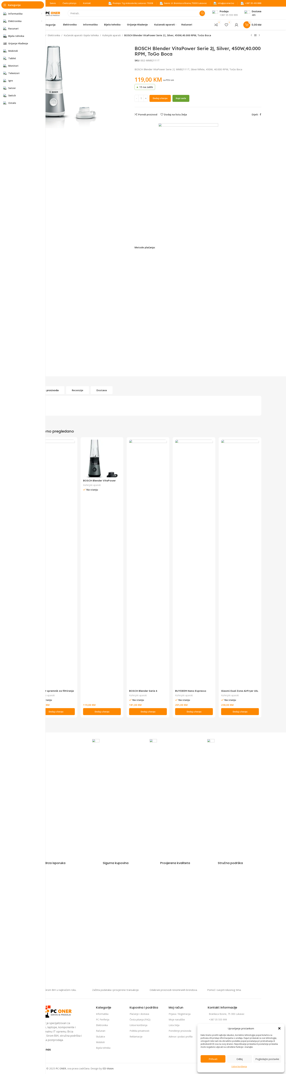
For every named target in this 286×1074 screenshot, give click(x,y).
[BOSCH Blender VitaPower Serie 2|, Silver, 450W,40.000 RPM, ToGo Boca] (102, 458)
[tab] (49, 390)
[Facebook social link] (260, 114)
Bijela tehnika (103, 1047)
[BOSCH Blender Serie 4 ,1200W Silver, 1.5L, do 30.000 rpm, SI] (148, 564)
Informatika (102, 1013)
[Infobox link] (50, 863)
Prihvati (213, 1059)
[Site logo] (48, 13)
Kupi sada (181, 98)
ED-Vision (108, 1068)
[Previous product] (251, 35)
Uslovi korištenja (239, 1066)
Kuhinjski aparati (111, 35)
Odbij (240, 1059)
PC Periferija (102, 1019)
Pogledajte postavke (267, 1059)
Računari (100, 1030)
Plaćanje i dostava (139, 1013)
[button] (279, 1028)
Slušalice (100, 1036)
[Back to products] (255, 35)
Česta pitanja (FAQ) (140, 1019)
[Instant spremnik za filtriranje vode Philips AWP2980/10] (56, 564)
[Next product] (259, 35)
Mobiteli (100, 1042)
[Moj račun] (236, 24)
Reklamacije (136, 1036)
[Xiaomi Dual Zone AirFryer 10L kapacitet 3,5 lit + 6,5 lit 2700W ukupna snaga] (240, 564)
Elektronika (54, 35)
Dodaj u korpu (160, 98)
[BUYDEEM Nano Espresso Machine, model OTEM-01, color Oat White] (194, 564)
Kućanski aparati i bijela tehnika (81, 35)
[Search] (202, 13)
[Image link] (54, 1011)
